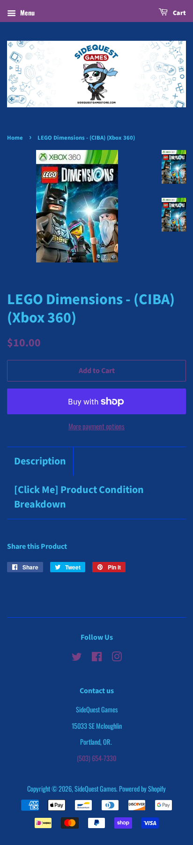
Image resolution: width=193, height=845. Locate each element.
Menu (26, 12)
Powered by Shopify (142, 788)
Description (40, 461)
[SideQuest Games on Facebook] (96, 658)
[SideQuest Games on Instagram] (116, 658)
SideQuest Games (95, 788)
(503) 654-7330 (96, 758)
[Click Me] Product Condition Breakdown (79, 497)
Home (15, 138)
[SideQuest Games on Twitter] (77, 658)
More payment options (96, 426)
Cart (178, 13)
